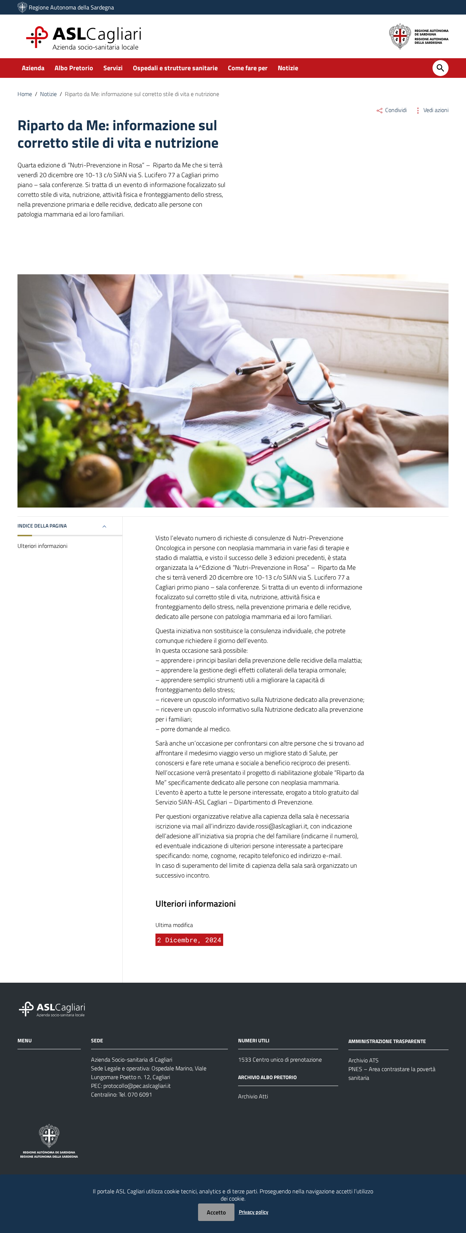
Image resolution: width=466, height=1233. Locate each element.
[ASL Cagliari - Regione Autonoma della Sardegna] (55, 1008)
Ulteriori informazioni (42, 545)
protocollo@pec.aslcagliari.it (137, 1085)
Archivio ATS (363, 1060)
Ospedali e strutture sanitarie (175, 68)
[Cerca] (441, 68)
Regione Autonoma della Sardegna (71, 7)
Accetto (216, 1212)
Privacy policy (253, 1212)
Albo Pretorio (74, 68)
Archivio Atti (253, 1096)
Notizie (288, 68)
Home (24, 94)
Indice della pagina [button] (42, 525)
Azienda (33, 68)
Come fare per (248, 68)
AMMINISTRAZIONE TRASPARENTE (387, 1041)
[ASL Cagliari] (22, 7)
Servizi (113, 68)
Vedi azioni (435, 110)
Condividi (395, 110)
